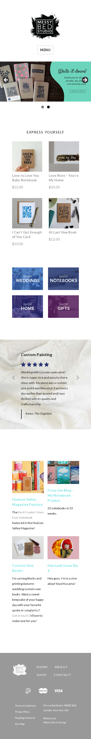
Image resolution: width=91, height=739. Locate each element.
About (61, 667)
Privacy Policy (22, 711)
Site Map (20, 724)
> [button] (84, 80)
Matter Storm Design (54, 722)
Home (42, 667)
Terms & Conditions (25, 705)
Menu (45, 50)
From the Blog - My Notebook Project (61, 495)
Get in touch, (20, 615)
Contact (62, 675)
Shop (42, 675)
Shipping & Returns (25, 717)
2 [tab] (48, 107)
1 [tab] (42, 107)
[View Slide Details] (45, 82)
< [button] (6, 80)
